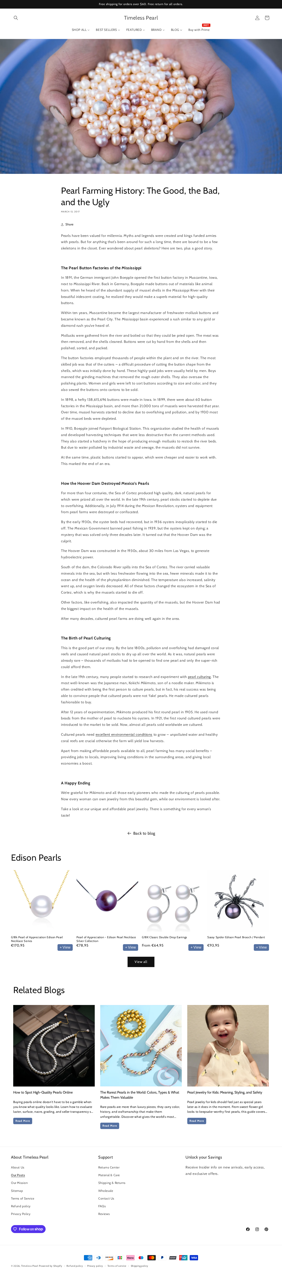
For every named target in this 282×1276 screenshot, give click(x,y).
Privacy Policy (20, 1214)
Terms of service (117, 1265)
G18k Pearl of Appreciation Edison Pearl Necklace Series (37, 939)
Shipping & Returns (112, 1183)
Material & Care (109, 1175)
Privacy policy (95, 1265)
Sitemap (17, 1191)
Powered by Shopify (50, 1265)
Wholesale (105, 1191)
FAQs (102, 1206)
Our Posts (18, 1175)
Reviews (104, 1214)
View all (141, 962)
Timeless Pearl (29, 1265)
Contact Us (106, 1198)
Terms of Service (22, 1198)
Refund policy (21, 1206)
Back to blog (144, 833)
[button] (16, 18)
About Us (17, 1167)
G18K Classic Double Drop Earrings (164, 937)
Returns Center (108, 1167)
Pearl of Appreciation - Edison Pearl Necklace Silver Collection (106, 939)
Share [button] (69, 224)
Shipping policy (139, 1265)
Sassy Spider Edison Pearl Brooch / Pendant (236, 937)
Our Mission (19, 1183)
